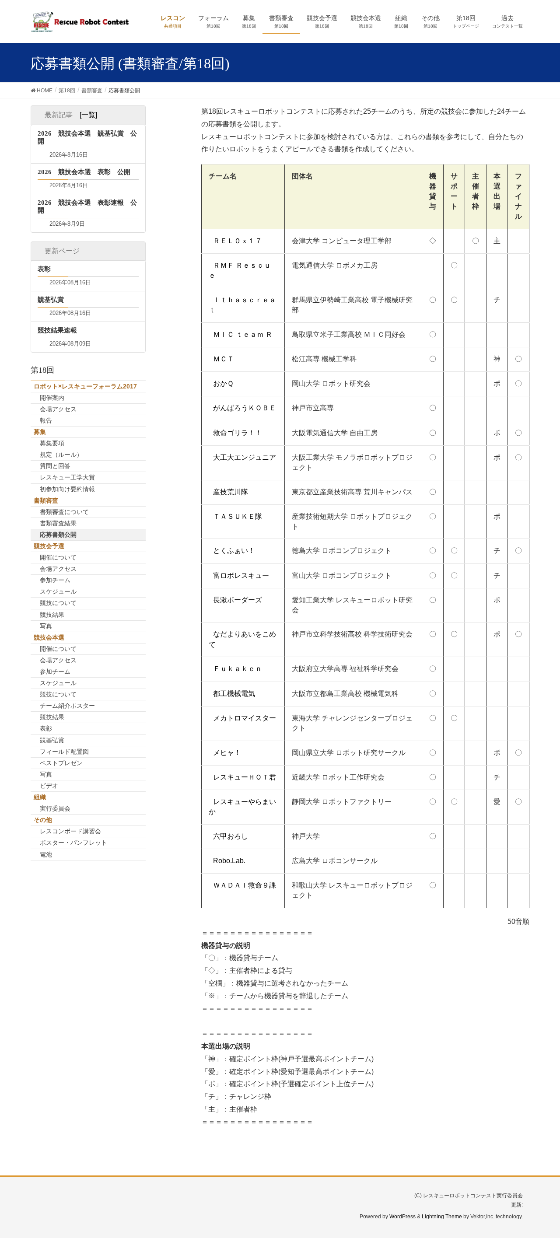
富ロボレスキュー (241, 575)
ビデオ (49, 785)
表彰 (46, 728)
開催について (58, 557)
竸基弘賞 (52, 740)
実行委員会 (55, 808)
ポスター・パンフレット (73, 842)
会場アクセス (58, 409)
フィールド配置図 (64, 751)
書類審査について (64, 511)
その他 (43, 819)
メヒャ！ (227, 752)
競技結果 (52, 614)
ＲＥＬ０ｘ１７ (237, 241)
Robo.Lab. (229, 860)
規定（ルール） (61, 454)
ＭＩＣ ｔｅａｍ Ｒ (243, 334)
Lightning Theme (442, 1217)
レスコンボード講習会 (70, 831)
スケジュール (58, 591)
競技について (58, 602)
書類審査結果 (58, 523)
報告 (46, 420)
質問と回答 (55, 465)
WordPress (402, 1217)
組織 (40, 797)
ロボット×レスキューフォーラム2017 (85, 386)
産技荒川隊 (230, 492)
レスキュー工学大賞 (67, 477)
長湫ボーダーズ (237, 600)
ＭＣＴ (223, 359)
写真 (46, 625)
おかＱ (223, 383)
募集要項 (52, 443)
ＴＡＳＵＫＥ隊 (237, 516)
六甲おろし (230, 836)
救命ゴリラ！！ (237, 433)
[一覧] (88, 115)
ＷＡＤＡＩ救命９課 (244, 885)
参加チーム (55, 580)
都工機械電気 (234, 693)
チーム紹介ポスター (67, 705)
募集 (40, 431)
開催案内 (52, 397)
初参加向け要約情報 (67, 489)
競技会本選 (49, 637)
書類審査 (46, 500)
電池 (46, 854)
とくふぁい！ (234, 550)
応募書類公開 (58, 534)
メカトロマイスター (244, 718)
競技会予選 (49, 545)
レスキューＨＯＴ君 (244, 777)
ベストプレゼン (61, 762)
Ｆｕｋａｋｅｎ (237, 668)
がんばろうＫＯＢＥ (244, 408)
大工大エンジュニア (244, 457)
